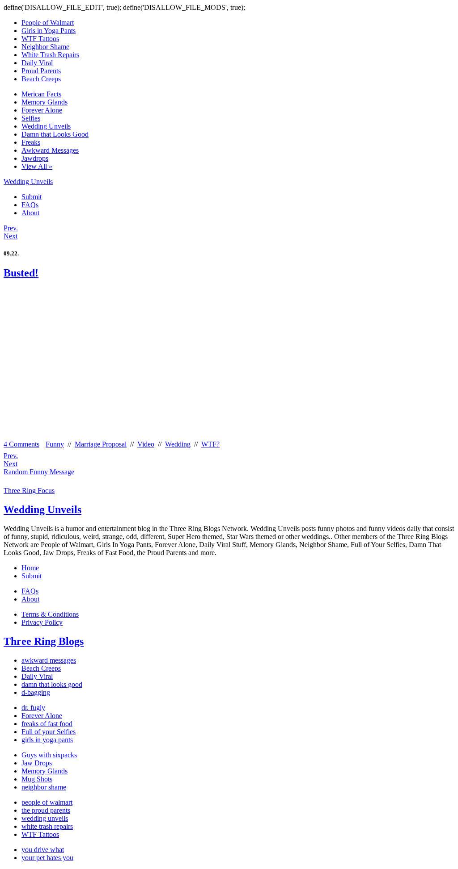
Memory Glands (44, 102)
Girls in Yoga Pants (48, 30)
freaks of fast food (46, 723)
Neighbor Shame (45, 46)
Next (10, 236)
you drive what (42, 849)
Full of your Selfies (48, 731)
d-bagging (35, 692)
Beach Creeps (41, 79)
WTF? (210, 444)
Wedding (178, 444)
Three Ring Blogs (44, 641)
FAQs (29, 205)
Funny (55, 444)
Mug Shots (36, 779)
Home (30, 568)
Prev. (11, 228)
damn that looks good (51, 684)
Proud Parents (41, 71)
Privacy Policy (42, 622)
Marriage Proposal (101, 444)
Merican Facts (41, 94)
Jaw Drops (36, 763)
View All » (36, 166)
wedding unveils (44, 818)
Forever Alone (41, 110)
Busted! (21, 273)
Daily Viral (37, 63)
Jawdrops (34, 158)
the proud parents (45, 810)
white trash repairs (47, 826)
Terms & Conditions (50, 614)
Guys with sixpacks (49, 755)
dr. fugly (33, 707)
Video (145, 444)
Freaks (30, 142)
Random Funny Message (39, 472)
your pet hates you (47, 857)
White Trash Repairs (50, 54)
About (30, 213)
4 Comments (21, 444)
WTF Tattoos (40, 38)
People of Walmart (47, 22)
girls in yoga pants (47, 740)
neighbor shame (43, 787)
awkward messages (48, 660)
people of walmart (46, 802)
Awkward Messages (50, 150)
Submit (31, 197)
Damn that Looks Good (55, 134)
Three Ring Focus (29, 490)
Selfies (30, 118)
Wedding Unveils (46, 126)
